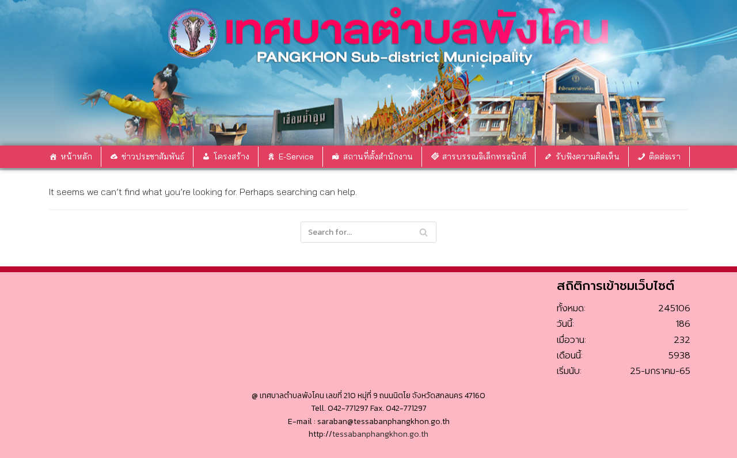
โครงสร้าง (231, 156)
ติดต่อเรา (665, 156)
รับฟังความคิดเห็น (588, 156)
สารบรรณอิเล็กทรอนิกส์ (484, 156)
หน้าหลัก (76, 156)
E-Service (296, 156)
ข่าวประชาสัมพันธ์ (152, 156)
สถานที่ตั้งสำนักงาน (378, 156)
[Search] (423, 232)
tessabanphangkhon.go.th (380, 434)
